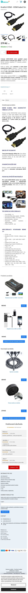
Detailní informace (5, 87)
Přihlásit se (5, 511)
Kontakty (3, 487)
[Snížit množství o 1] (6, 53)
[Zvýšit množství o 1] (6, 51)
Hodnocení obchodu (14, 424)
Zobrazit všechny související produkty (14, 418)
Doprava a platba (4, 483)
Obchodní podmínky (5, 477)
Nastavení (13, 585)
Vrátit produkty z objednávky (7, 490)
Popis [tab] (3, 100)
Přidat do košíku (13, 52)
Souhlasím (13, 589)
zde (21, 581)
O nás (2, 488)
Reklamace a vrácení (5, 481)
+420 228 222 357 (7, 521)
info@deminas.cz (7, 519)
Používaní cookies (18, 569)
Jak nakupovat (4, 476)
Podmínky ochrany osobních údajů (14, 572)
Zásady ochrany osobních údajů (8, 479)
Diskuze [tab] (7, 100)
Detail (23, 379)
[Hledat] (17, 1)
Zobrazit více (14, 467)
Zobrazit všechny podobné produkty (14, 341)
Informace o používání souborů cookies (9, 485)
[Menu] (24, 1)
